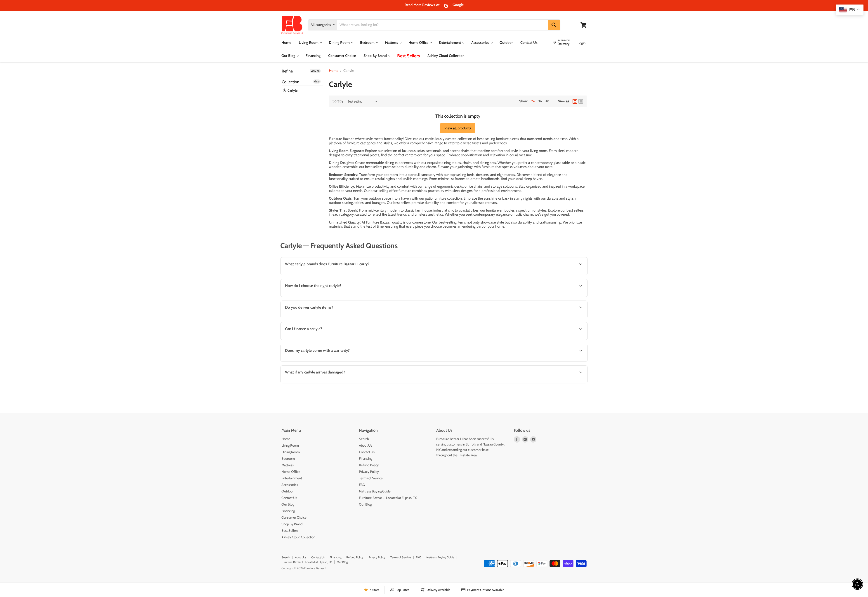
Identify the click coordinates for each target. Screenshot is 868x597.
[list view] (580, 101)
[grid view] (575, 101)
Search (364, 439)
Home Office (418, 42)
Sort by (338, 101)
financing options (319, 339)
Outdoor (506, 42)
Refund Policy (369, 465)
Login (581, 43)
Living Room (309, 42)
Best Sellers (408, 55)
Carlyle (292, 91)
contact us (564, 318)
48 (547, 101)
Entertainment (450, 42)
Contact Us (529, 42)
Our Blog (288, 56)
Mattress (392, 42)
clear (317, 81)
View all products (457, 128)
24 (533, 101)
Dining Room (340, 42)
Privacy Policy (369, 472)
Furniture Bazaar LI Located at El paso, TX (388, 498)
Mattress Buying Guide (375, 491)
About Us (365, 445)
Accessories (480, 42)
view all (315, 70)
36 (540, 101)
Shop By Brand (375, 56)
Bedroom (367, 42)
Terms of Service (371, 478)
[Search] (554, 25)
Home (286, 42)
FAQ (362, 485)
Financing (313, 56)
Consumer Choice (342, 56)
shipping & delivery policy (511, 318)
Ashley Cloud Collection (446, 56)
